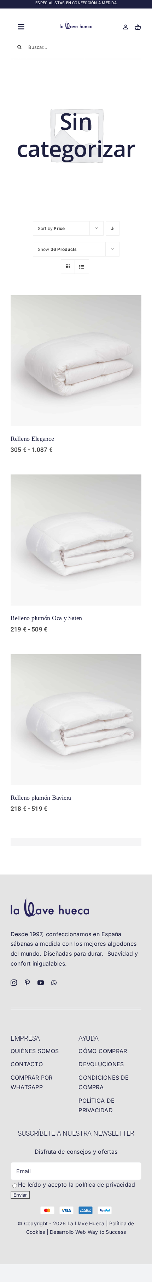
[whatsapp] (54, 982)
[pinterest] (27, 982)
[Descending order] (112, 228)
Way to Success (107, 1232)
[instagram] (14, 982)
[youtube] (40, 982)
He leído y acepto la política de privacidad (76, 1184)
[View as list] (82, 267)
